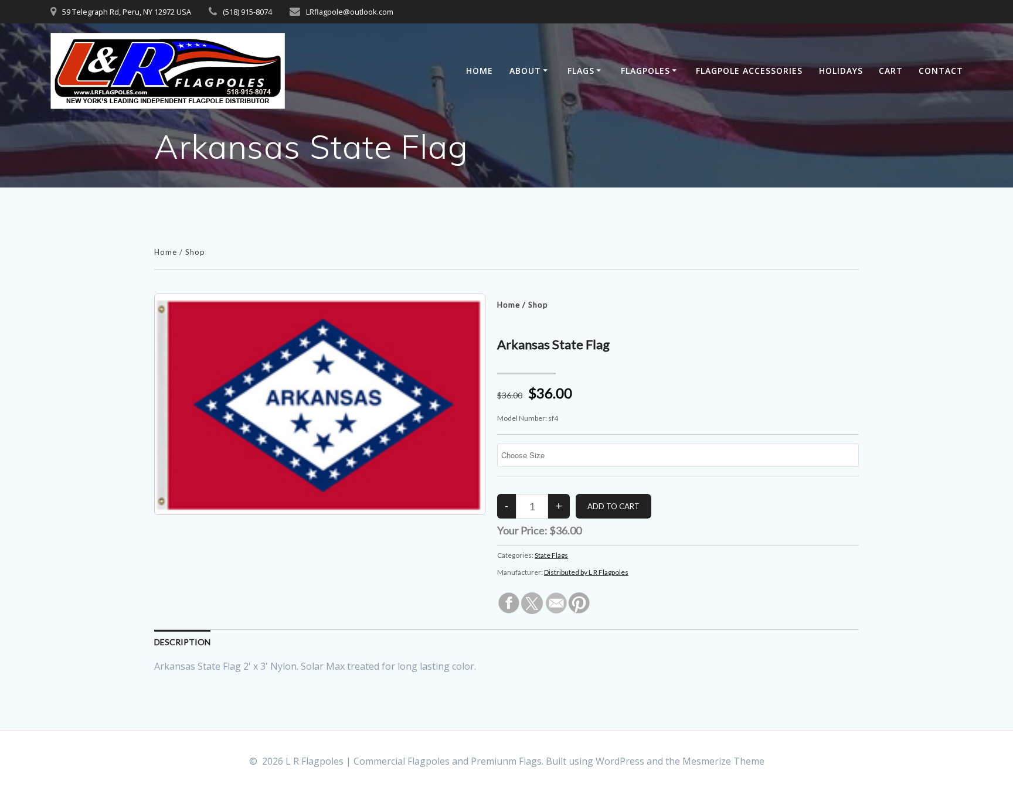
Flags (580, 70)
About (525, 70)
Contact (941, 70)
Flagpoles (645, 70)
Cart (891, 70)
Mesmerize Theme (723, 761)
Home (479, 70)
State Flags (551, 555)
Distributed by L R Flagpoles (586, 572)
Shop (195, 252)
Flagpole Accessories (749, 70)
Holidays (841, 70)
